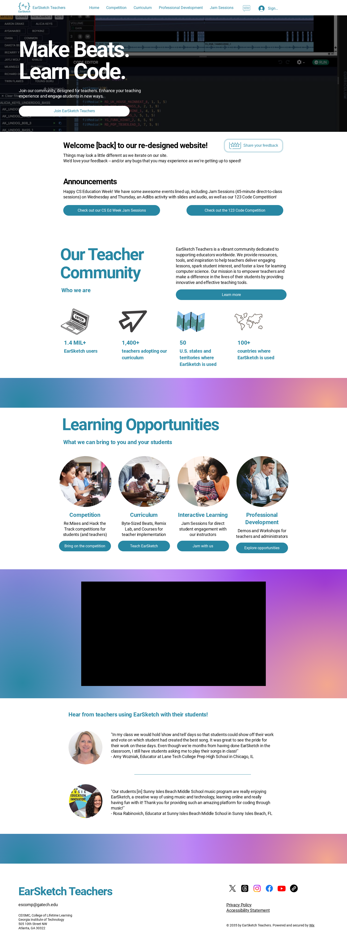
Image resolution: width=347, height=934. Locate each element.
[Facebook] (269, 888)
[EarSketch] (294, 888)
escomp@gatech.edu (38, 904)
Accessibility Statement (248, 910)
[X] (232, 888)
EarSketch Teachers (65, 891)
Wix (311, 925)
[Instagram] (257, 888)
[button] (246, 8)
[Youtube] (281, 888)
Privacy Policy (238, 904)
